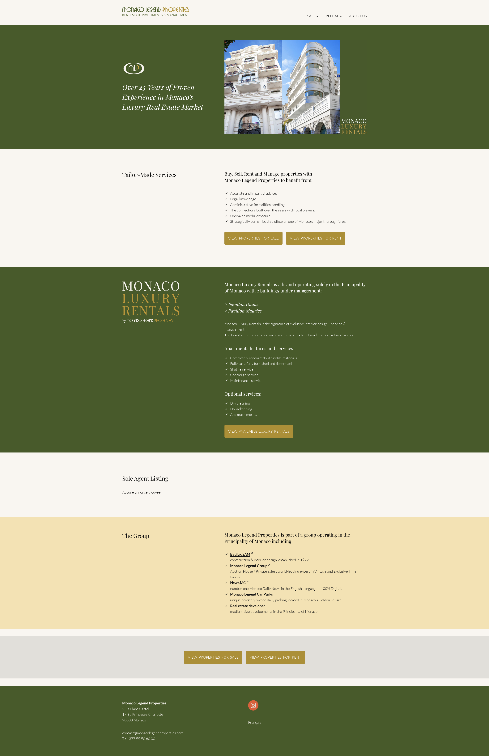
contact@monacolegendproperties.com (152, 733)
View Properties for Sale (253, 238)
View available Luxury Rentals (258, 431)
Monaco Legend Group (248, 565)
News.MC (238, 582)
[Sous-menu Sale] (317, 16)
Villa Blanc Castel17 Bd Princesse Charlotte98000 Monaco (142, 714)
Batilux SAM (240, 554)
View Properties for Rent (315, 238)
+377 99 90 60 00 (141, 738)
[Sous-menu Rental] (341, 16)
